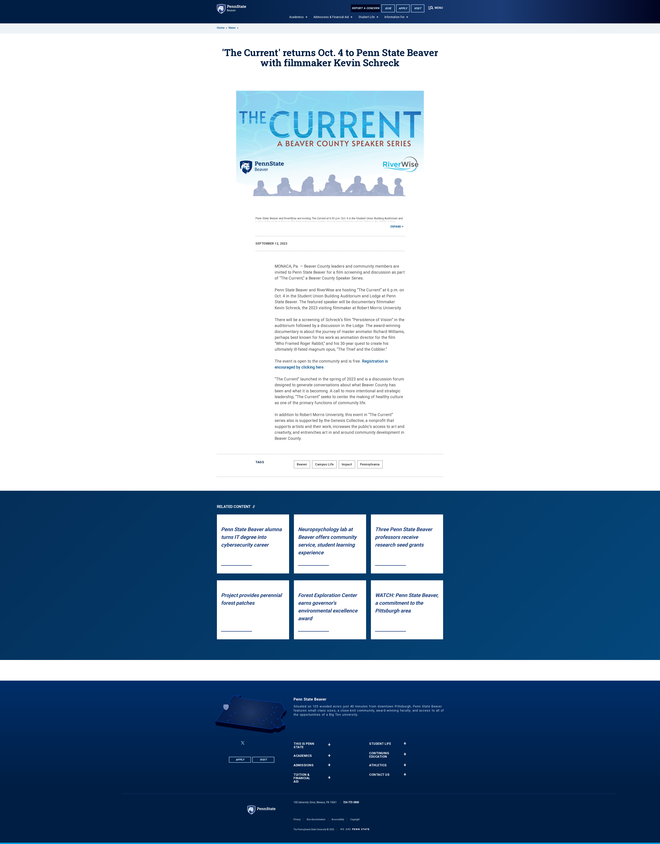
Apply (403, 8)
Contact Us (379, 774)
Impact (347, 464)
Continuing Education (379, 754)
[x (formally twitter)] (242, 743)
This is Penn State (304, 745)
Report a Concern (365, 8)
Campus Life (324, 464)
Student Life (367, 17)
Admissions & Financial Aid (331, 17)
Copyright (355, 819)
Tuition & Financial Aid (302, 778)
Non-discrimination (316, 819)
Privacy (297, 819)
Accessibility (338, 819)
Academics (296, 17)
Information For (394, 17)
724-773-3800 (351, 802)
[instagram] (268, 743)
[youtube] (259, 743)
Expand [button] (395, 226)
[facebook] (234, 743)
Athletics (378, 765)
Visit (417, 8)
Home (220, 27)
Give (388, 8)
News (232, 27)
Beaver (302, 464)
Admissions (304, 765)
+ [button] (329, 745)
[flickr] (251, 743)
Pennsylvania (370, 464)
